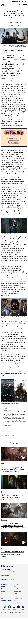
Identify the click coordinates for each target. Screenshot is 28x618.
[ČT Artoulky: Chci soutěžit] (14, 137)
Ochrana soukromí (19, 612)
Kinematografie (18, 22)
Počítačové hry (5, 520)
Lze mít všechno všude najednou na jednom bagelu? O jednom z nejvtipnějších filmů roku (13, 469)
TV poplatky (4, 589)
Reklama (16, 586)
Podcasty (3, 593)
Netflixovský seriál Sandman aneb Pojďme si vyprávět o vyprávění (12, 497)
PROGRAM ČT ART (19, 1)
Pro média (16, 584)
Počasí (2, 595)
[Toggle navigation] (2, 2)
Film (6, 22)
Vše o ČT (3, 602)
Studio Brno (17, 589)
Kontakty (16, 602)
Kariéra (15, 595)
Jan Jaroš (3, 80)
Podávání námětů (18, 598)
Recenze (11, 22)
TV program (4, 584)
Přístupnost (3, 614)
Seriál (3, 492)
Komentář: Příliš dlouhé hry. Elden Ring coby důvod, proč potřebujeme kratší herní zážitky (13, 525)
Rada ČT (16, 593)
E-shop (3, 598)
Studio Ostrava (17, 591)
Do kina (11, 25)
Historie (17, 25)
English (11, 612)
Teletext (3, 591)
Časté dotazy (17, 600)
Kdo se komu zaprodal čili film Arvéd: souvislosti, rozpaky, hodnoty (12, 554)
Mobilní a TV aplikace (6, 600)
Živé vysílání (4, 586)
